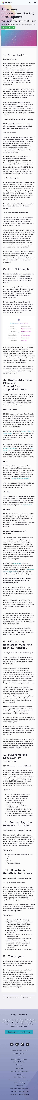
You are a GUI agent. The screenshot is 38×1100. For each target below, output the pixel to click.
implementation (27, 505)
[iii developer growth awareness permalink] (2, 871)
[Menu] (35, 2)
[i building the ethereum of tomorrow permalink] (2, 758)
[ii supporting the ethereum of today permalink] (2, 824)
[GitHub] (22, 1044)
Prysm (29, 431)
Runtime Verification (9, 448)
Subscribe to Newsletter (19, 1032)
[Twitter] (27, 1044)
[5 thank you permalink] (2, 956)
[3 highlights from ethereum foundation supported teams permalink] (2, 384)
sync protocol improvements (20, 478)
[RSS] (12, 1044)
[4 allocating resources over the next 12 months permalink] (2, 644)
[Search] (30, 2)
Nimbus (23, 431)
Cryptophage (17, 563)
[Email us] (17, 1044)
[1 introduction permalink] (2, 55)
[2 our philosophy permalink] (2, 269)
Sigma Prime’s (7, 433)
